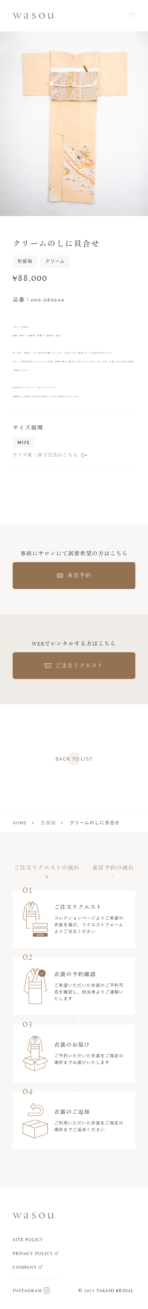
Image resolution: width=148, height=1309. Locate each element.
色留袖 (48, 823)
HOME (20, 823)
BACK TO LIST (73, 759)
